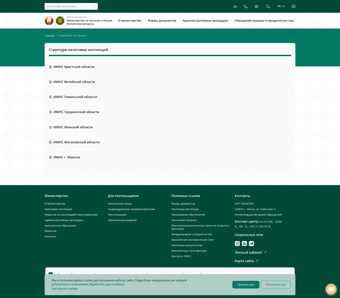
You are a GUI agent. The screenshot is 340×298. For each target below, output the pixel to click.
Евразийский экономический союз (192, 239)
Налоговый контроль (184, 220)
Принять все (245, 284)
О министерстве (129, 20)
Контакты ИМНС (181, 256)
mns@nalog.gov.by (246, 214)
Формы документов (162, 20)
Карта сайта (244, 261)
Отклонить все (276, 284)
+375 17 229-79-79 (260, 226)
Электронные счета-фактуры (189, 250)
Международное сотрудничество (191, 234)
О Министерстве (55, 203)
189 (241, 226)
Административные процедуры (205, 20)
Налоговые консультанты (186, 245)
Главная (50, 35)
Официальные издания (122, 220)
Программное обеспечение (188, 214)
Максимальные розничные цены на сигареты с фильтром (200, 227)
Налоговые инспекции (58, 209)
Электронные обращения (60, 225)
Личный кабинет (248, 252)
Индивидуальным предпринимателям (131, 209)
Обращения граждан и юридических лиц (264, 20)
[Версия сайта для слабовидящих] (256, 6)
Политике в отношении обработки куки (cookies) (89, 284)
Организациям (117, 214)
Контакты (50, 236)
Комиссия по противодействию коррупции (71, 214)
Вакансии (50, 231)
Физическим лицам (120, 203)
